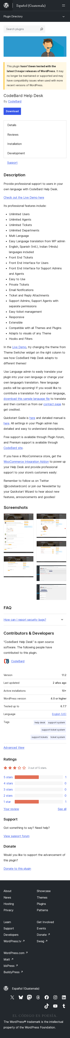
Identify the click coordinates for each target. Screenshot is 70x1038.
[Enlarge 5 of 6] (61, 570)
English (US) (59, 714)
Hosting (9, 904)
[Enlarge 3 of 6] (61, 518)
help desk (40, 722)
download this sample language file (27, 398)
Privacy (8, 910)
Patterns (42, 910)
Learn (7, 922)
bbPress (11, 966)
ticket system (58, 737)
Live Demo (19, 347)
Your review (11, 809)
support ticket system (53, 729)
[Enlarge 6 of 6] (61, 589)
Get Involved (45, 922)
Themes (42, 897)
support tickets (40, 737)
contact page (52, 404)
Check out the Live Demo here (24, 197)
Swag (42, 941)
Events (41, 928)
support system (56, 722)
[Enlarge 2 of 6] (29, 561)
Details (11, 125)
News (7, 897)
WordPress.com (16, 953)
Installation (14, 144)
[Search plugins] (41, 29)
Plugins (41, 904)
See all (62, 809)
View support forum (16, 836)
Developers (11, 934)
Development (16, 153)
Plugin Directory (13, 16)
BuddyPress (13, 972)
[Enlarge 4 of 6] (61, 546)
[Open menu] (64, 5)
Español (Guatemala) (25, 988)
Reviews (12, 134)
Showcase (44, 891)
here (32, 418)
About (7, 891)
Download (12, 111)
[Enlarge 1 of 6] (29, 518)
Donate (43, 934)
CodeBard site (13, 448)
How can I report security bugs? (25, 619)
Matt (9, 959)
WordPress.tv (14, 941)
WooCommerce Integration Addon (26, 461)
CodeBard (15, 101)
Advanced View (14, 747)
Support (12, 162)
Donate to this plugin (17, 868)
